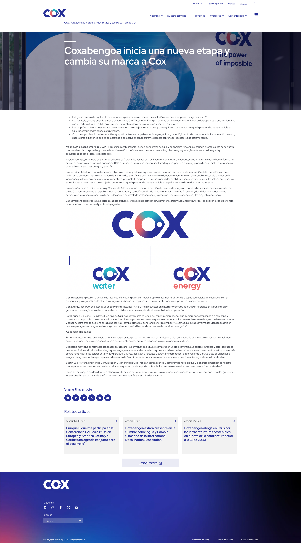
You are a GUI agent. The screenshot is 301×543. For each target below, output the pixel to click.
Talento (195, 3)
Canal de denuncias (249, 539)
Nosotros (155, 15)
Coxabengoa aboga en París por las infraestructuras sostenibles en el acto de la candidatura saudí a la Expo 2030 (208, 434)
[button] (156, 16)
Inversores (215, 15)
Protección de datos (200, 539)
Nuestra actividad (176, 15)
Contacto (230, 3)
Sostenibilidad (236, 15)
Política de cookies (225, 539)
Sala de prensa (216, 3)
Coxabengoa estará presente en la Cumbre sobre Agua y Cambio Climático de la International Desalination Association (150, 434)
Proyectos (199, 15)
